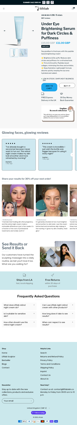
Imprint (43, 371)
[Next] (33, 31)
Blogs (4, 364)
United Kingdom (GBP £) (37, 408)
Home (4, 353)
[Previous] (5, 31)
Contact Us (45, 375)
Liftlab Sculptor (8, 356)
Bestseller (6, 360)
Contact (5, 367)
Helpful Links (45, 349)
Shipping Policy (47, 367)
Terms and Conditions (50, 364)
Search (43, 353)
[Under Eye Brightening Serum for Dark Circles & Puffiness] (14, 53)
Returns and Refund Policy (52, 356)
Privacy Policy (46, 360)
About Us (44, 379)
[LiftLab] (42, 8)
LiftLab (40, 417)
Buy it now (67, 86)
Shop (4, 349)
